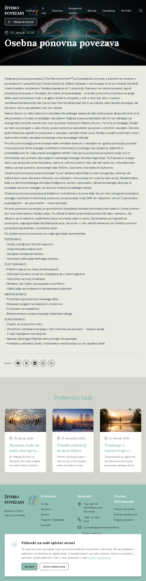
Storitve (46, 509)
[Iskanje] (140, 10)
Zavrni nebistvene (54, 566)
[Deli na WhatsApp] (43, 363)
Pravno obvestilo (124, 509)
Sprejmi (29, 566)
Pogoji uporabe (123, 519)
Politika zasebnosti (125, 514)
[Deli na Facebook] (18, 363)
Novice (45, 514)
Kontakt (46, 525)
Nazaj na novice (24, 22)
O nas (44, 504)
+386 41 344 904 (91, 519)
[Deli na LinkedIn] (34, 363)
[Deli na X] (26, 363)
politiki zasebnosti (99, 557)
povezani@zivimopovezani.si (101, 527)
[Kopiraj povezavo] (51, 363)
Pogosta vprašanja (52, 519)
